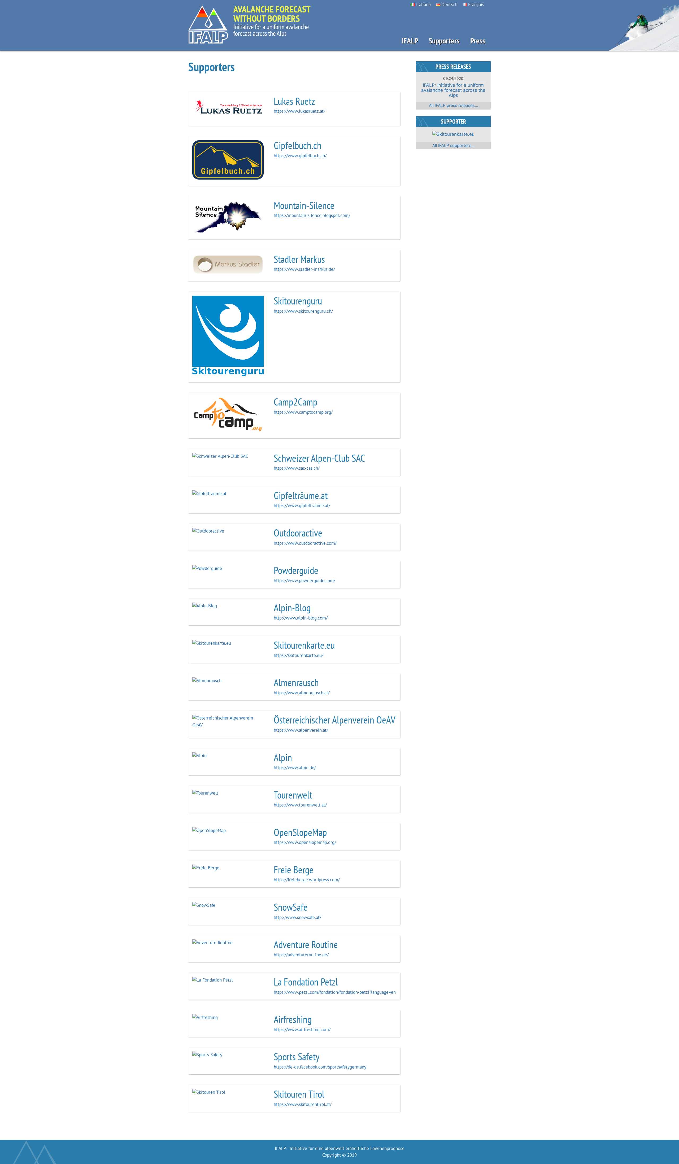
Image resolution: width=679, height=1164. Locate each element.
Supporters (444, 40)
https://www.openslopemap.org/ (305, 842)
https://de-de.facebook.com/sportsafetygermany (320, 1067)
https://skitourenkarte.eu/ (298, 655)
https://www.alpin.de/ (295, 767)
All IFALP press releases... (453, 105)
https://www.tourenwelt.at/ (300, 805)
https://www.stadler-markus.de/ (304, 269)
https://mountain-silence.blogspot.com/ (312, 215)
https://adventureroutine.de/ (301, 955)
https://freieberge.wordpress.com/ (307, 880)
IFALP (410, 40)
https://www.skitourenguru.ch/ (303, 311)
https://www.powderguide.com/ (304, 580)
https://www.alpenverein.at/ (301, 730)
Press (477, 40)
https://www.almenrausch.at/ (302, 693)
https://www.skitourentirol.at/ (303, 1104)
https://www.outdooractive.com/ (305, 543)
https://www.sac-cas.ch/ (297, 468)
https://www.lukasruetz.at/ (299, 111)
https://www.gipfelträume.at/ (302, 505)
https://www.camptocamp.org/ (303, 412)
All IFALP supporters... (453, 145)
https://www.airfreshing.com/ (302, 1029)
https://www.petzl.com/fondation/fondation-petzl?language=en (335, 992)
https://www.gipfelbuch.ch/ (300, 156)
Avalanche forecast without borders (271, 13)
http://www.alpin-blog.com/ (301, 618)
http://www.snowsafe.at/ (297, 917)
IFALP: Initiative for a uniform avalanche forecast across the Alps (453, 90)
